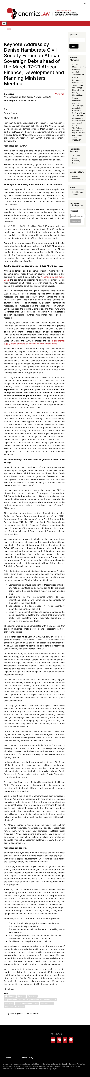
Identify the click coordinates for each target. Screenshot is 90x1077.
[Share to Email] (63, 36)
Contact (8, 1057)
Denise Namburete (13, 113)
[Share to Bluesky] (59, 36)
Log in (85, 3)
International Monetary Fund (27, 1003)
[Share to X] (50, 36)
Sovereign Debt (47, 1003)
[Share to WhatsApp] (53, 36)
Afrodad (75, 72)
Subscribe (75, 211)
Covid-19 (21, 996)
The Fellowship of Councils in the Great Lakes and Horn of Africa (78, 120)
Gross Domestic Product (14, 1007)
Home (8, 29)
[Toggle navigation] (4, 23)
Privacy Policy (27, 1057)
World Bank (32, 996)
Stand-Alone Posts (27, 100)
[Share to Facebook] (46, 36)
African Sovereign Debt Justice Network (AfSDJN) (27, 97)
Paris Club (9, 1003)
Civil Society (10, 996)
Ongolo (75, 98)
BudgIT (75, 77)
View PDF (60, 94)
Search (74, 46)
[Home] (44, 14)
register (18, 1013)
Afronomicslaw (78, 75)
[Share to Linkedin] (56, 36)
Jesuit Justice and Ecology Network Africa (78, 87)
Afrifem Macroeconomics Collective (79, 66)
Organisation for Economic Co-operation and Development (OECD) (30, 1000)
